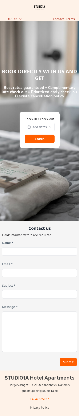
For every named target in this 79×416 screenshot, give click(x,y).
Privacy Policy (39, 407)
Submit (68, 362)
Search (39, 139)
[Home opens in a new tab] (39, 7)
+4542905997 (39, 399)
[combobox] (27, 19)
